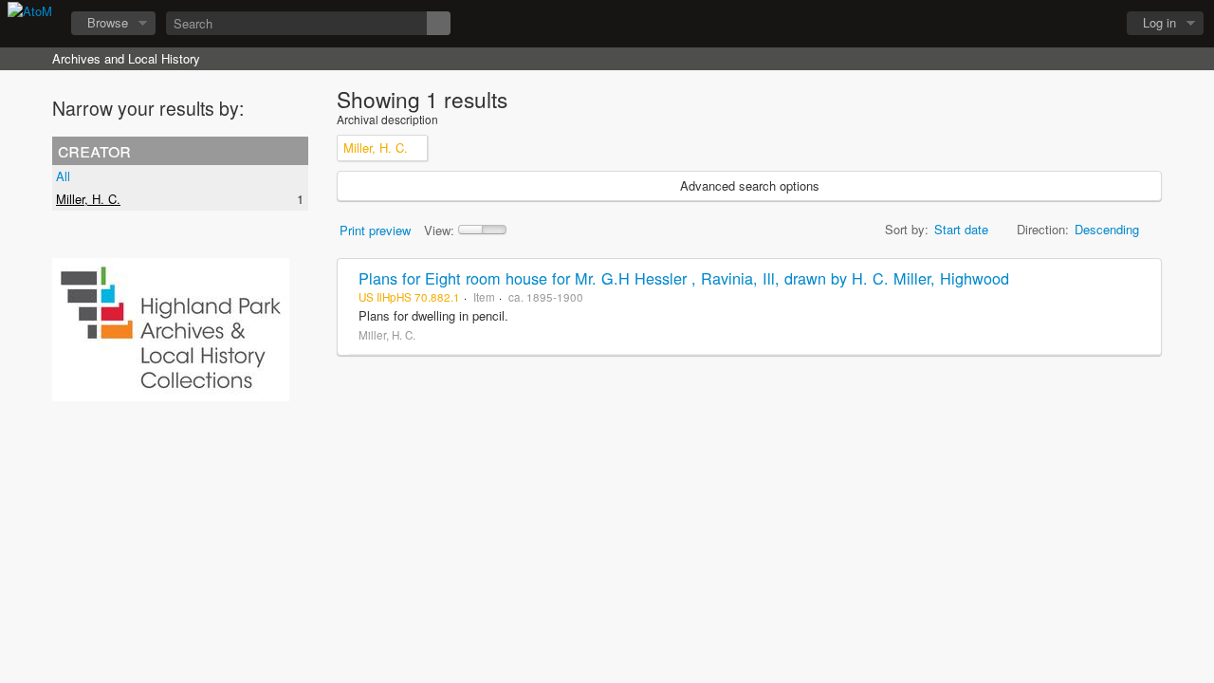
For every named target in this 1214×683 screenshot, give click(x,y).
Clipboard (997, 23)
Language (1044, 23)
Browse (107, 22)
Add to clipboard (1141, 277)
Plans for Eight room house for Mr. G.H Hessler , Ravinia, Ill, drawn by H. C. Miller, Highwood (684, 278)
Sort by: (907, 229)
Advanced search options (749, 185)
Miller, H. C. (88, 199)
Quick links (1091, 23)
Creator (94, 150)
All (63, 176)
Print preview (375, 230)
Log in (1159, 22)
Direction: (1043, 229)
